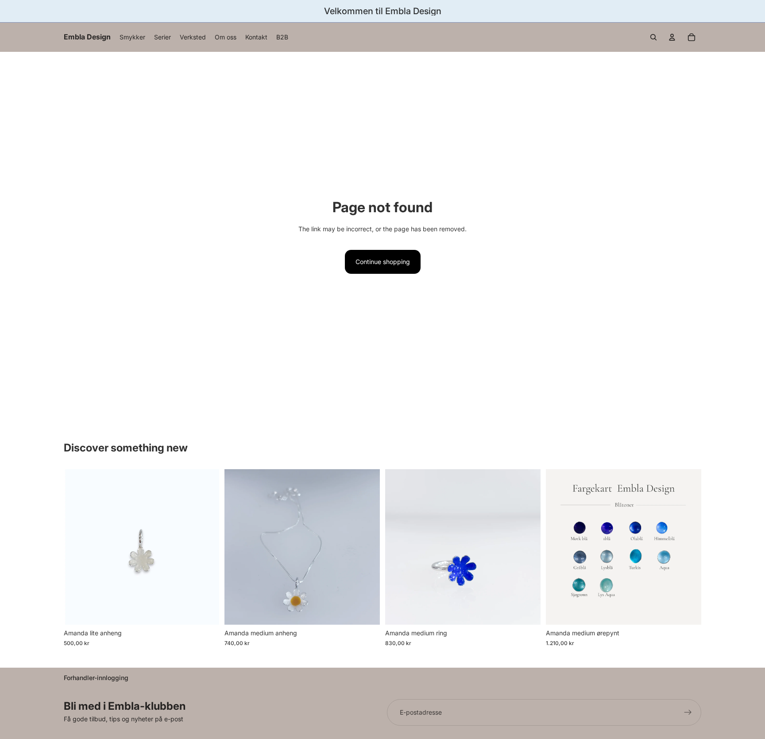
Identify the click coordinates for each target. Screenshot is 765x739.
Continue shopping (382, 261)
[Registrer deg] (688, 712)
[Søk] (653, 37)
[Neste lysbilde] (527, 547)
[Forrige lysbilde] (398, 547)
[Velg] (205, 611)
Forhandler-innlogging (96, 677)
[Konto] (672, 37)
